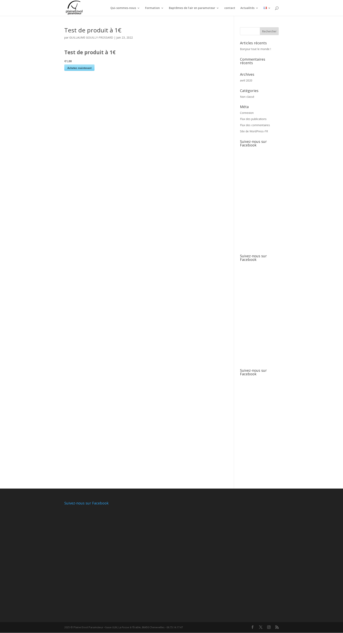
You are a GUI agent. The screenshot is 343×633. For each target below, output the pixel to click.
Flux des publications (253, 119)
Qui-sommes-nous (123, 8)
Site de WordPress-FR (254, 131)
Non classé (247, 97)
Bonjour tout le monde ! (255, 49)
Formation (152, 8)
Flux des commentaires (255, 125)
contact (229, 8)
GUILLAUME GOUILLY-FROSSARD (91, 37)
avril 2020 (246, 80)
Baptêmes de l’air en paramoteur (192, 8)
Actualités (247, 8)
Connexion (247, 113)
